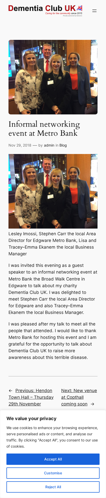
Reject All (53, 487)
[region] (53, 454)
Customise (53, 473)
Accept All (53, 459)
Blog (63, 145)
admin (49, 145)
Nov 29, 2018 (19, 145)
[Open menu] (94, 11)
